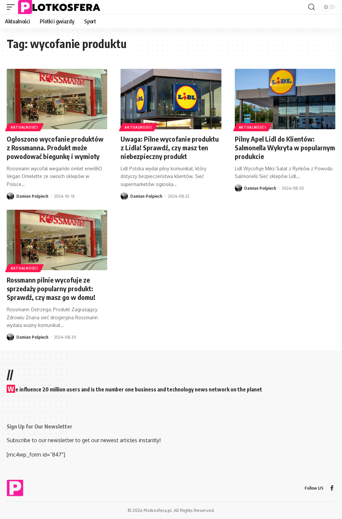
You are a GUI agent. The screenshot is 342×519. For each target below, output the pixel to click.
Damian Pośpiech (32, 196)
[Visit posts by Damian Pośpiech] (10, 196)
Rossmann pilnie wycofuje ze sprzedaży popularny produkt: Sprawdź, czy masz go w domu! (51, 288)
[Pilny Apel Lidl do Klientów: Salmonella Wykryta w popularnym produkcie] (285, 99)
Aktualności (24, 127)
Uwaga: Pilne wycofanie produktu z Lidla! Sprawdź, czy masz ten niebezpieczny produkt (170, 147)
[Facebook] (332, 488)
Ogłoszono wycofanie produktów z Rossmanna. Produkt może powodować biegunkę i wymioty (55, 147)
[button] (12, 7)
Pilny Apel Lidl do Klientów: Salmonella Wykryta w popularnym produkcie (285, 147)
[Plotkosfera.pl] (61, 7)
